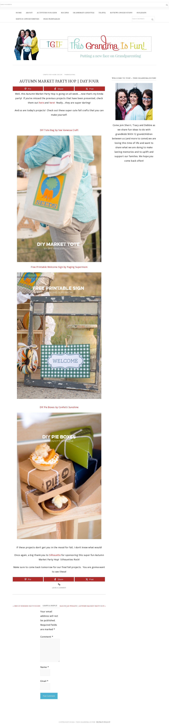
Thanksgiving (69, 74)
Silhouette (55, 555)
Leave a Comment (59, 588)
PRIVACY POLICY (103, 722)
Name (44, 667)
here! (52, 102)
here (41, 102)
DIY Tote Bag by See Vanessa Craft (59, 130)
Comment (46, 636)
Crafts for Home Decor (52, 74)
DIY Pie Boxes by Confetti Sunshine (59, 407)
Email (44, 681)
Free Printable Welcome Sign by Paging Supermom (59, 266)
